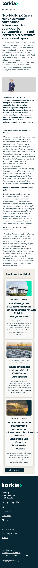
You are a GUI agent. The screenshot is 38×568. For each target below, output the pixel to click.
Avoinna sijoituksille (9, 533)
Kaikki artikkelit (13, 470)
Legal (26, 555)
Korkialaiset (6, 516)
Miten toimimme (8, 529)
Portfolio (5, 538)
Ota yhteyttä (6, 511)
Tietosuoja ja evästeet (11, 555)
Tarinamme (6, 525)
